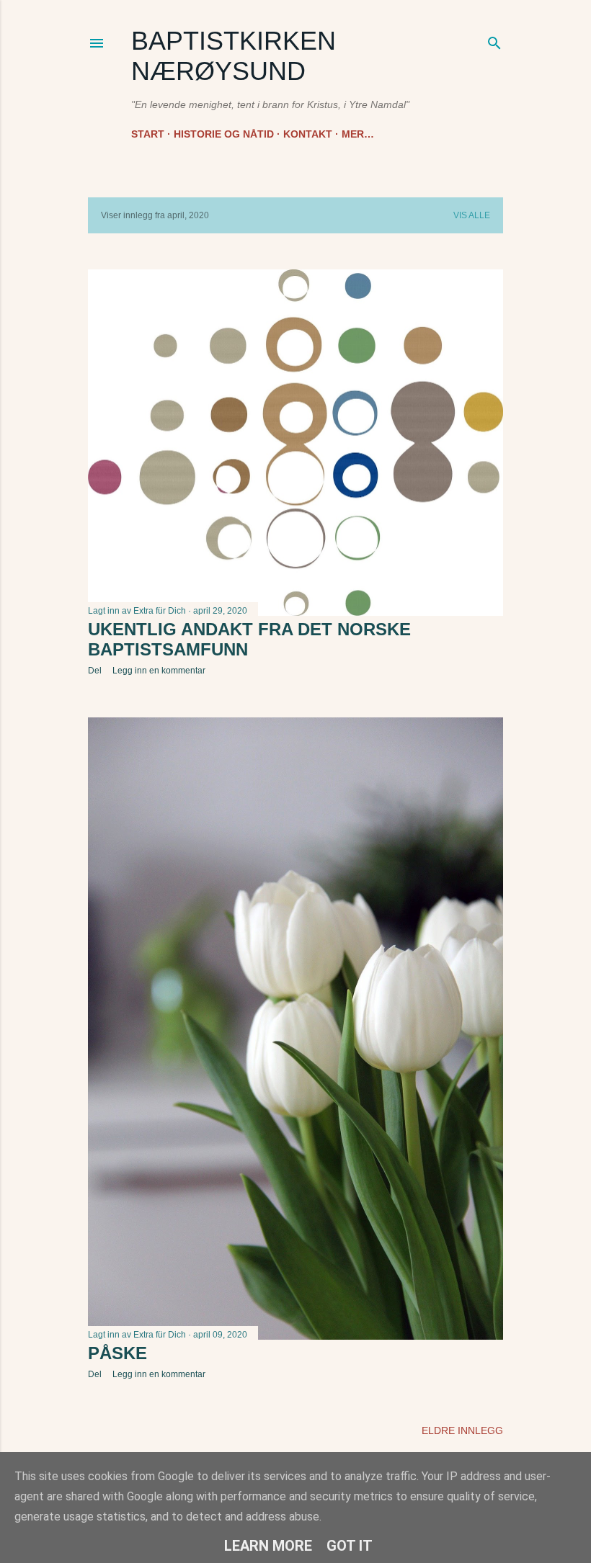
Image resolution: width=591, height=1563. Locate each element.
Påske (117, 1353)
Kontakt (307, 134)
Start (147, 134)
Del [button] (95, 671)
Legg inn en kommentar (158, 671)
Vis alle (471, 215)
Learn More (268, 1545)
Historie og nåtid (224, 134)
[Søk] (494, 40)
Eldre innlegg (462, 1430)
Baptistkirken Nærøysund (233, 56)
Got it (349, 1545)
